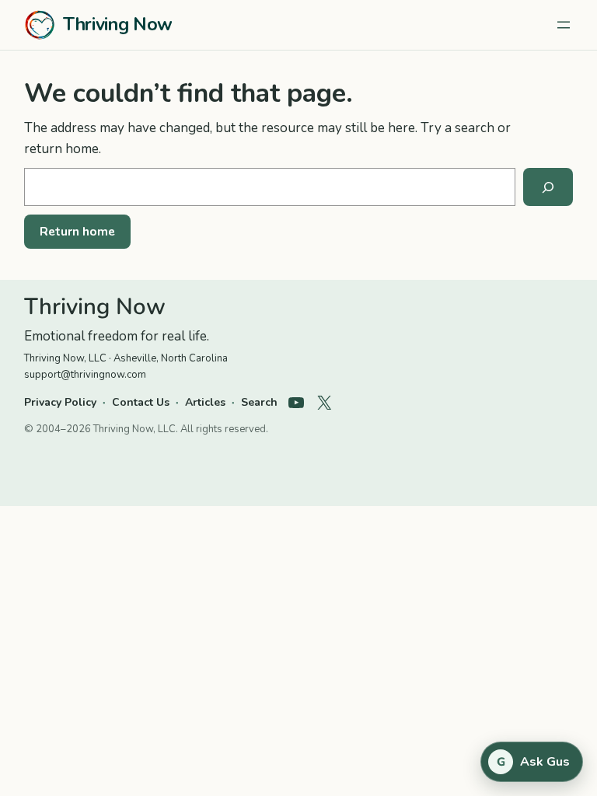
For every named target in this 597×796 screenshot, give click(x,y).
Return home (77, 231)
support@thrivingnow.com (85, 375)
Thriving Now (118, 24)
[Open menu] (563, 25)
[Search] (548, 187)
